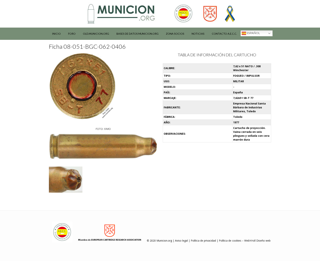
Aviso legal (181, 240)
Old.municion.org (96, 33)
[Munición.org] (160, 13)
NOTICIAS (198, 33)
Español (253, 33)
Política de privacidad (203, 240)
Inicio (56, 33)
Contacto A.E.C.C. (224, 33)
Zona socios (175, 33)
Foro (72, 33)
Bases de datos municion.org (137, 33)
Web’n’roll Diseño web (257, 240)
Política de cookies (230, 240)
